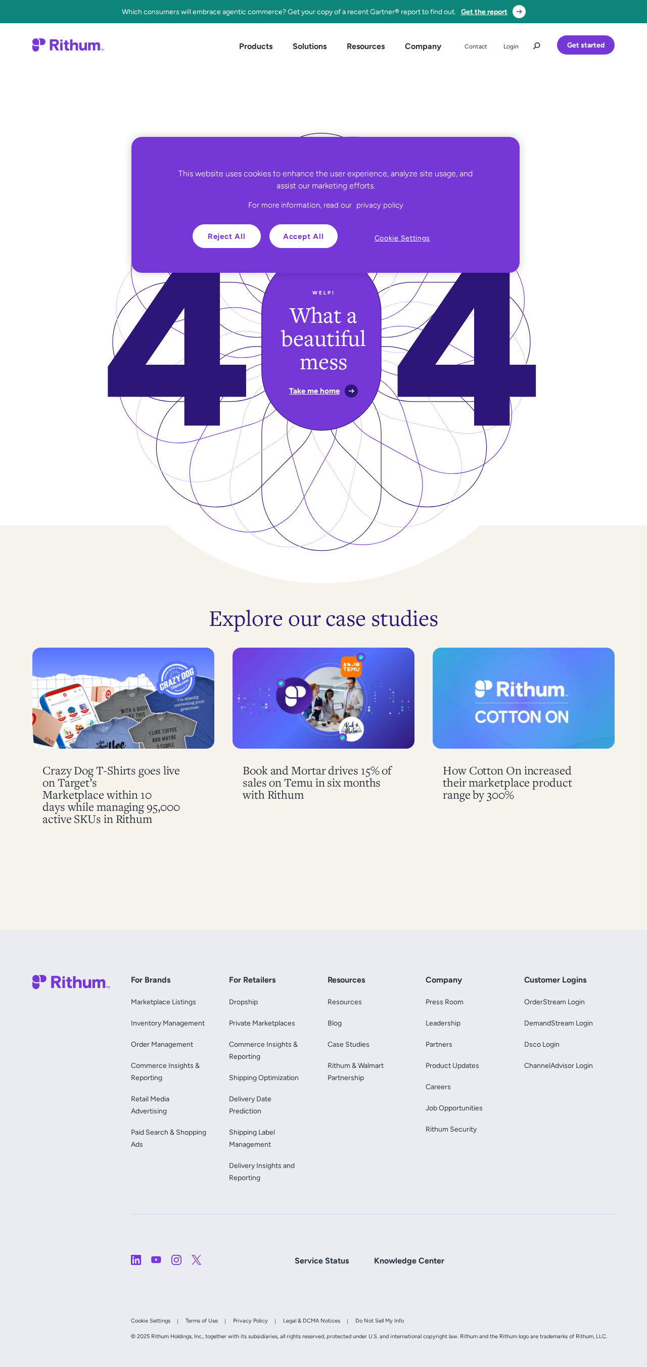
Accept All (303, 236)
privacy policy (379, 205)
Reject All (227, 236)
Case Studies (348, 1044)
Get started (586, 45)
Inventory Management (168, 1023)
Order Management (162, 1044)
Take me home (314, 390)
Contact (476, 46)
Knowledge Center (409, 1260)
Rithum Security (451, 1129)
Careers (438, 1087)
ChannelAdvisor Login (558, 1065)
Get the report (484, 12)
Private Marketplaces (262, 1023)
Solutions (310, 46)
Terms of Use (202, 1320)
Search (537, 43)
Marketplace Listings (163, 1002)
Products (255, 46)
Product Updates (452, 1065)
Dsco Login (542, 1044)
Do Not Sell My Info (379, 1320)
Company (423, 46)
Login (511, 46)
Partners (439, 1044)
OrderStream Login (554, 1002)
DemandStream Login (558, 1023)
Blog (335, 1023)
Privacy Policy (250, 1320)
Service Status (322, 1260)
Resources (366, 46)
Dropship (243, 1002)
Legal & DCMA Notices (311, 1320)
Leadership (443, 1023)
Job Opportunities (454, 1108)
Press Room (445, 1002)
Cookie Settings (150, 1320)
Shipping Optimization (264, 1077)
